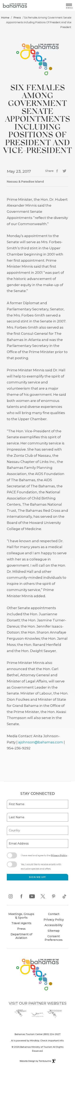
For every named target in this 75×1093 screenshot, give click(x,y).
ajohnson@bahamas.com (40, 742)
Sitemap (54, 930)
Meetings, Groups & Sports (21, 915)
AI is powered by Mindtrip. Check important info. (37, 1040)
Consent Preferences (54, 938)
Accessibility (54, 925)
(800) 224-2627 (51, 1034)
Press (17, 17)
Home (5, 17)
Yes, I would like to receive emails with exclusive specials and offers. (41, 866)
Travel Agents (21, 923)
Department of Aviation (20, 936)
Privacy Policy (59, 855)
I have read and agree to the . (44, 856)
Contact (53, 914)
